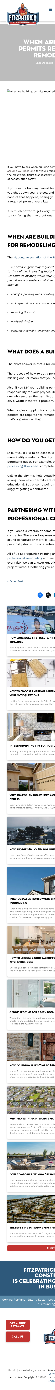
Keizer (42, 1299)
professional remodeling (24, 558)
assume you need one (21, 170)
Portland (20, 1299)
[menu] (51, 10)
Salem (31, 1299)
